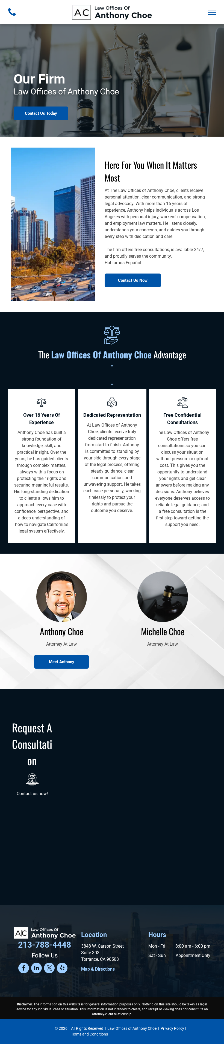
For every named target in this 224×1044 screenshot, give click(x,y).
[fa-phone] (12, 17)
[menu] (212, 12)
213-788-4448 (44, 945)
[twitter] (49, 969)
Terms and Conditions (89, 1034)
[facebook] (23, 969)
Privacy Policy (172, 1028)
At (89, 425)
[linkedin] (36, 969)
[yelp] (62, 969)
